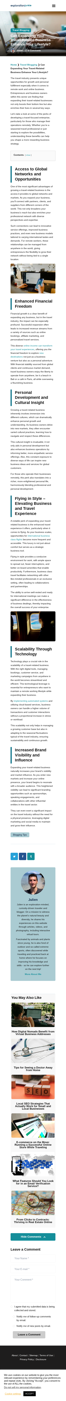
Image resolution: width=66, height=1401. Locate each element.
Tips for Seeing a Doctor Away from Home (33, 1069)
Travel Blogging (20, 30)
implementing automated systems (31, 701)
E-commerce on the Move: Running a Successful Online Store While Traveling (33, 1145)
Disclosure (41, 1359)
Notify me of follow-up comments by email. (33, 1318)
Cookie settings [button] (13, 1394)
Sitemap (33, 1355)
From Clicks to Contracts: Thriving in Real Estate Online (33, 1221)
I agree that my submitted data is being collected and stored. (34, 1308)
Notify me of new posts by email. (33, 1326)
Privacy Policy (27, 1359)
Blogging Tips (20, 834)
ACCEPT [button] (29, 1394)
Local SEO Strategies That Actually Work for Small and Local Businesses (33, 1106)
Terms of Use (46, 1355)
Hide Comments (31, 1236)
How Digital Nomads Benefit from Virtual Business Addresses (33, 1032)
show (28, 155)
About (15, 1355)
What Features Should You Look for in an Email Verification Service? (33, 1183)
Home (14, 64)
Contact (23, 1355)
